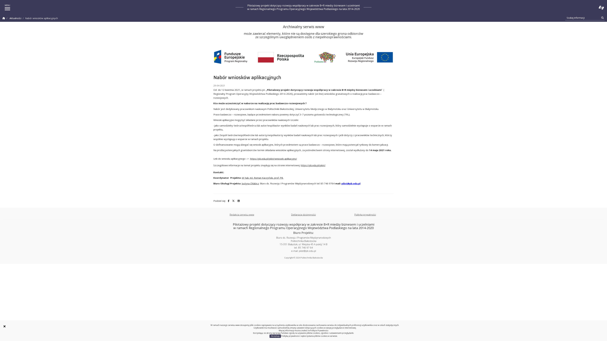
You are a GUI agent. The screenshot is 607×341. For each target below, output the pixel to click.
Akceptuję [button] (275, 336)
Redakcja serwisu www (242, 214)
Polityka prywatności (365, 214)
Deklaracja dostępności (303, 214)
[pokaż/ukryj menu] (7, 8)
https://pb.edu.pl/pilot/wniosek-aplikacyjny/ (273, 158)
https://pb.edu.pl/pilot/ (313, 165)
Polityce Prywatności (319, 330)
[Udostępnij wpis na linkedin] (238, 200)
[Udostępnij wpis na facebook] (228, 200)
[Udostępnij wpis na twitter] (233, 200)
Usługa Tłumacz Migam (601, 8)
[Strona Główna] (3, 18)
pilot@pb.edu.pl (350, 183)
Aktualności (15, 18)
